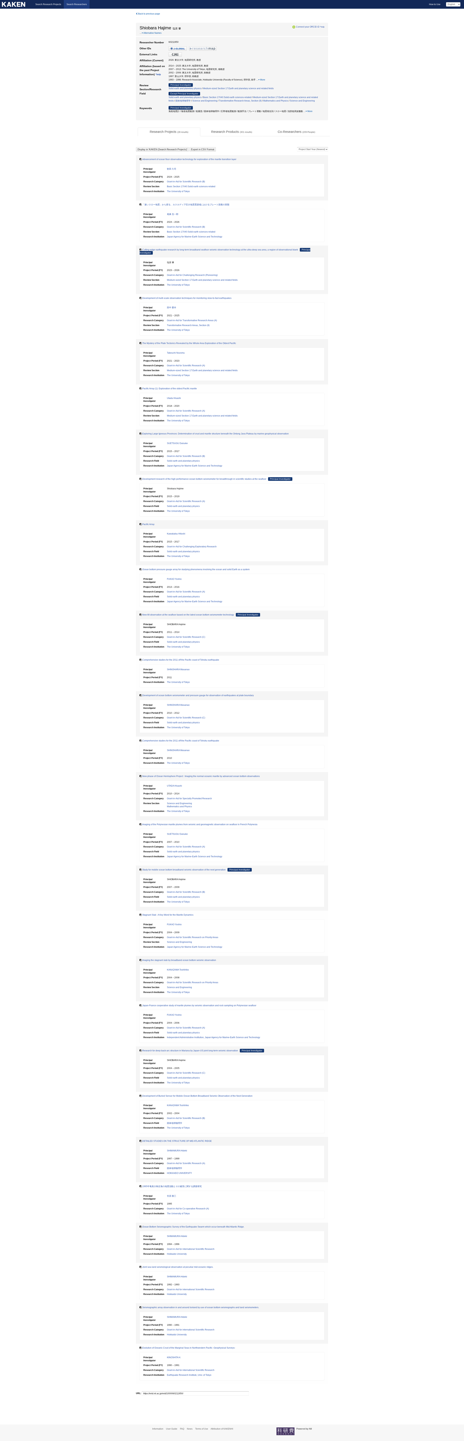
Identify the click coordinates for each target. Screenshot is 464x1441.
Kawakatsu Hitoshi (176, 533)
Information (157, 1429)
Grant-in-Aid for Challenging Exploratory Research (192, 546)
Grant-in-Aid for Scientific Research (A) (186, 365)
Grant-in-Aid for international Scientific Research (190, 1249)
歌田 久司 (171, 169)
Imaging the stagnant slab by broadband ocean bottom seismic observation (179, 960)
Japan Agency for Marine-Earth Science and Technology (194, 236)
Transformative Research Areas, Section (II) (240, 100)
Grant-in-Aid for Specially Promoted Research (189, 798)
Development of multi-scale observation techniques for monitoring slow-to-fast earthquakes (186, 298)
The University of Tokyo (178, 191)
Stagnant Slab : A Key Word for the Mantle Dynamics (167, 915)
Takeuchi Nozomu (176, 353)
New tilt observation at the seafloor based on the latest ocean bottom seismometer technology (188, 614)
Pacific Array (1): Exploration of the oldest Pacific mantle (169, 388)
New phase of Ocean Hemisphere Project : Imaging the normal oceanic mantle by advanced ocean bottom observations (201, 776)
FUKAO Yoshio (174, 579)
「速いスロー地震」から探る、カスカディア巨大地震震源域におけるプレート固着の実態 (185, 204)
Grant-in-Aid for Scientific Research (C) (186, 637)
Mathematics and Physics (275, 100)
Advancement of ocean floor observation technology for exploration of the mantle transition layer (189, 159)
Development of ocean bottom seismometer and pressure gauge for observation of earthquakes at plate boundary (198, 695)
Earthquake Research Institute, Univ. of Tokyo (189, 1375)
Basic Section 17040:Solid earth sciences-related (227, 97)
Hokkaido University (177, 1254)
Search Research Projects (48, 4)
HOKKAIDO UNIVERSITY (179, 1173)
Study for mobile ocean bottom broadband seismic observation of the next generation (184, 869)
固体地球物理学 (183, 100)
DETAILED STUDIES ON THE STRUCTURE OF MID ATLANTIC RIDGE (177, 1141)
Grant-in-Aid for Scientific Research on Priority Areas (192, 937)
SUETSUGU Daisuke (177, 443)
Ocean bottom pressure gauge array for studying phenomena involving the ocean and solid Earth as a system (196, 569)
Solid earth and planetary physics (185, 88)
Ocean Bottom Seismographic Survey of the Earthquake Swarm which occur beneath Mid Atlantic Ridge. (193, 1227)
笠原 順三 (171, 1196)
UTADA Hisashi (174, 786)
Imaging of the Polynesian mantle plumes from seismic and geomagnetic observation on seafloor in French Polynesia (199, 824)
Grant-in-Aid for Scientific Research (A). (186, 1163)
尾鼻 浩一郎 (172, 214)
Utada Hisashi (174, 398)
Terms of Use (201, 1429)
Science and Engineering (204, 100)
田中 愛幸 (171, 307)
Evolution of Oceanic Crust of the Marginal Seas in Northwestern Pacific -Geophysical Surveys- (188, 1348)
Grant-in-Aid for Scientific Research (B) (186, 181)
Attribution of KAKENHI (222, 1429)
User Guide (171, 1429)
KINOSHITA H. (174, 1357)
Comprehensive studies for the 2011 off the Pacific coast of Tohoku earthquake (180, 660)
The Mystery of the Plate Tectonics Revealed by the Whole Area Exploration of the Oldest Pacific (189, 343)
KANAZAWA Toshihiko (178, 970)
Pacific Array (148, 524)
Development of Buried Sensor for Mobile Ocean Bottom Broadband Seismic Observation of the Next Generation (197, 1096)
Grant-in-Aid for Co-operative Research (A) (188, 1208)
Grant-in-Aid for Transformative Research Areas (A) (192, 320)
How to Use (434, 4)
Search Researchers (77, 4)
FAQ (182, 1429)
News (189, 1429)
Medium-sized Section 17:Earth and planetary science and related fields (238, 88)
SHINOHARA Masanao (178, 669)
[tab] (169, 132)
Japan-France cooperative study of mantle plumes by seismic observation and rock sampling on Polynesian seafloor (199, 1005)
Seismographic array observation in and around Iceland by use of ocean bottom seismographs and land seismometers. (200, 1307)
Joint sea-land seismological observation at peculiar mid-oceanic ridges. (177, 1267)
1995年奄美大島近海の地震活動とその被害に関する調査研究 (172, 1186)
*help (322, 27)
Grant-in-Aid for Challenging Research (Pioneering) (192, 275)
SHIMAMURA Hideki (177, 1150)
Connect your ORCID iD (308, 27)
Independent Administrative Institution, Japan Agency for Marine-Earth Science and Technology (213, 1037)
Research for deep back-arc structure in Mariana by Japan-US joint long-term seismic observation (190, 1050)
